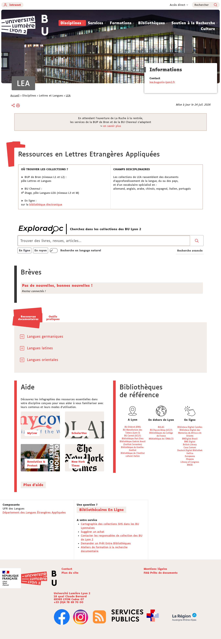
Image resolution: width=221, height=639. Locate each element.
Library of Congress (190, 462)
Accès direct (177, 4)
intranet (15, 4)
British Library (190, 444)
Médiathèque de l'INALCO (161, 438)
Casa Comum (190, 447)
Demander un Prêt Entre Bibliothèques (106, 543)
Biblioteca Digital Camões (189, 427)
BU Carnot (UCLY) (132, 435)
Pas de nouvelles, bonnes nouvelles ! (57, 285)
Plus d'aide (33, 485)
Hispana (190, 459)
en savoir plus (112, 126)
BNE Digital (189, 441)
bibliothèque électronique (45, 204)
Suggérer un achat (92, 531)
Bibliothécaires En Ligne (101, 510)
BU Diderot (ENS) (133, 427)
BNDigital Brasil (190, 438)
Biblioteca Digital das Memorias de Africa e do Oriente (189, 433)
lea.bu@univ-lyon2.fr (162, 82)
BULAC (161, 427)
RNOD (190, 465)
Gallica (190, 453)
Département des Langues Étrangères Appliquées (34, 512)
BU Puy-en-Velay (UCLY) (161, 430)
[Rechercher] (197, 240)
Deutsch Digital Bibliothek (189, 450)
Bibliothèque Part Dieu (132, 438)
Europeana (190, 456)
